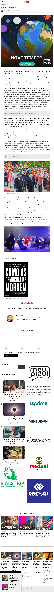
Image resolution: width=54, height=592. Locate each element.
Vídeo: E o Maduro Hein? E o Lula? (14, 586)
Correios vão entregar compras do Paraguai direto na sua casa (37, 564)
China (9, 308)
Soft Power (43, 308)
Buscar (21, 367)
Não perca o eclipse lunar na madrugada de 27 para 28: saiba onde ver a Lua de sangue (14, 419)
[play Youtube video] (27, 239)
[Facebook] (22, 303)
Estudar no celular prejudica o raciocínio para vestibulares (27, 564)
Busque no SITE (5, 364)
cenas (11, 92)
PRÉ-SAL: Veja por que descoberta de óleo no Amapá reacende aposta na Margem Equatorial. (48, 567)
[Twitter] (25, 303)
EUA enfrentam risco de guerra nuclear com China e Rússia (44, 534)
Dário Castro (9, 10)
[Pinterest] (28, 303)
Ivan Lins (24, 308)
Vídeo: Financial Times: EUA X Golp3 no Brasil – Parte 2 (14, 578)
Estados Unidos (16, 308)
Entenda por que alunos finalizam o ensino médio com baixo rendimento (14, 396)
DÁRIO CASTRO (4, 4)
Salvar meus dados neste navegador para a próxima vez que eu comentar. (23, 352)
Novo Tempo (35, 308)
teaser (9, 77)
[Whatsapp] (32, 303)
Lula (29, 308)
